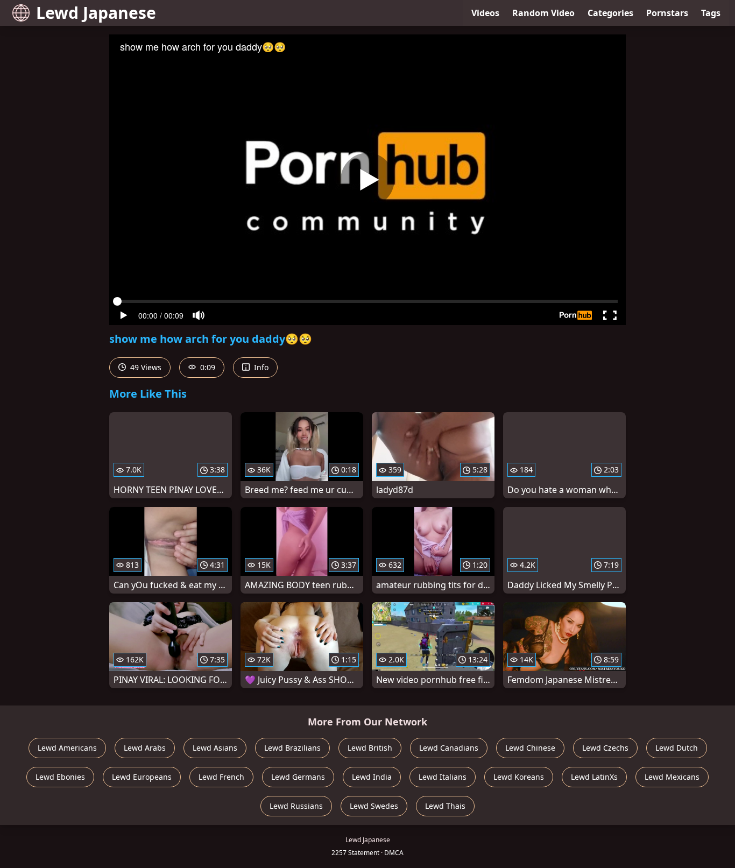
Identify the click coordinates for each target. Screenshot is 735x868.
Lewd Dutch (676, 748)
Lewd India (372, 777)
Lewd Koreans (518, 777)
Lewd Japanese (96, 13)
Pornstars (667, 13)
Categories (610, 13)
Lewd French (221, 777)
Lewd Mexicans (672, 777)
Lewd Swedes (374, 806)
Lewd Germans (298, 777)
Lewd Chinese (530, 748)
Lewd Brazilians (292, 748)
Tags (710, 13)
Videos (485, 13)
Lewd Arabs (145, 748)
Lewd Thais (445, 806)
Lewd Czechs (605, 748)
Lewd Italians (443, 777)
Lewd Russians (296, 806)
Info (260, 367)
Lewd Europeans (142, 777)
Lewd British (370, 748)
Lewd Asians (215, 748)
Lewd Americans (67, 748)
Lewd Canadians (448, 748)
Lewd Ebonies (60, 777)
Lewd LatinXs (594, 777)
